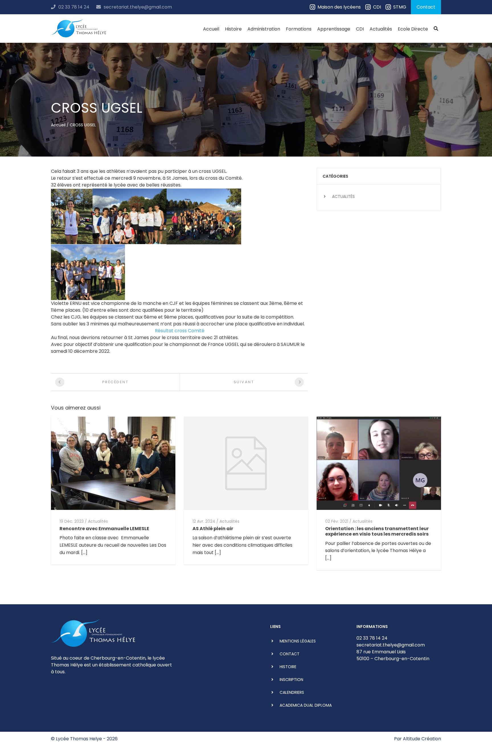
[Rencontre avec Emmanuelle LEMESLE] (113, 463)
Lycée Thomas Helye (79, 738)
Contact (426, 7)
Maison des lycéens (339, 7)
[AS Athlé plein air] (246, 463)
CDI (377, 7)
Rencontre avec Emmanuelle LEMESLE (104, 528)
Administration (263, 29)
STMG (399, 7)
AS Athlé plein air (212, 528)
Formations (298, 29)
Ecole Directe (413, 29)
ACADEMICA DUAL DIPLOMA (306, 705)
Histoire (233, 29)
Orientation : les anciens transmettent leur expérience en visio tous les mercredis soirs (377, 531)
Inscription (291, 679)
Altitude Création (422, 738)
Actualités (381, 29)
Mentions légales (298, 641)
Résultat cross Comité (179, 330)
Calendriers (292, 692)
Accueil (211, 29)
